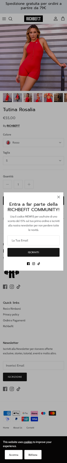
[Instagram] (33, 263)
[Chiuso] (59, 197)
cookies (28, 442)
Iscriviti (33, 252)
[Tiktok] (38, 263)
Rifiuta (33, 455)
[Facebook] (28, 263)
